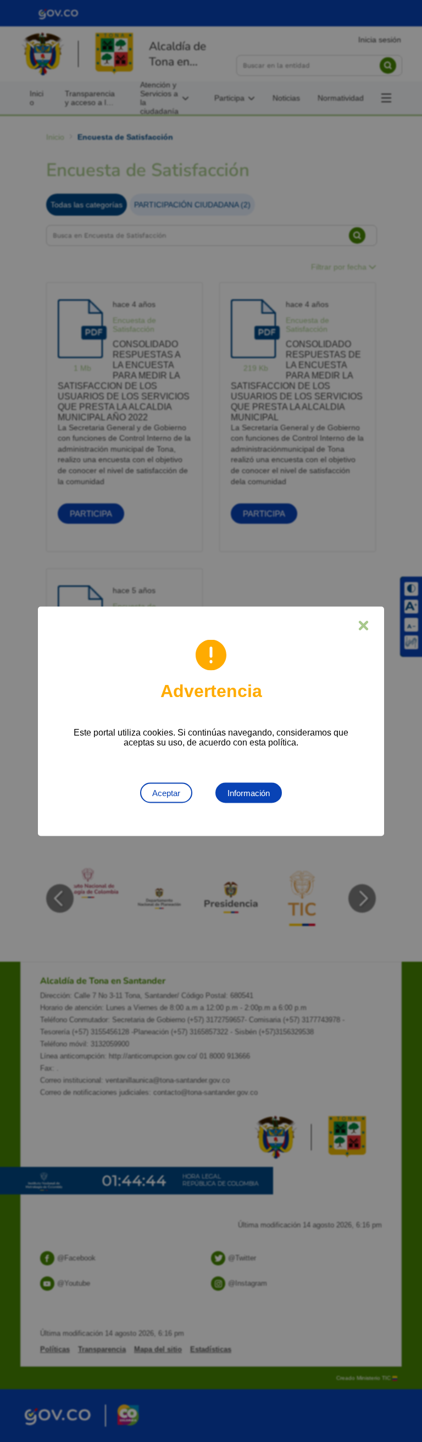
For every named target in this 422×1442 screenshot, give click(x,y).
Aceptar (166, 792)
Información (248, 792)
